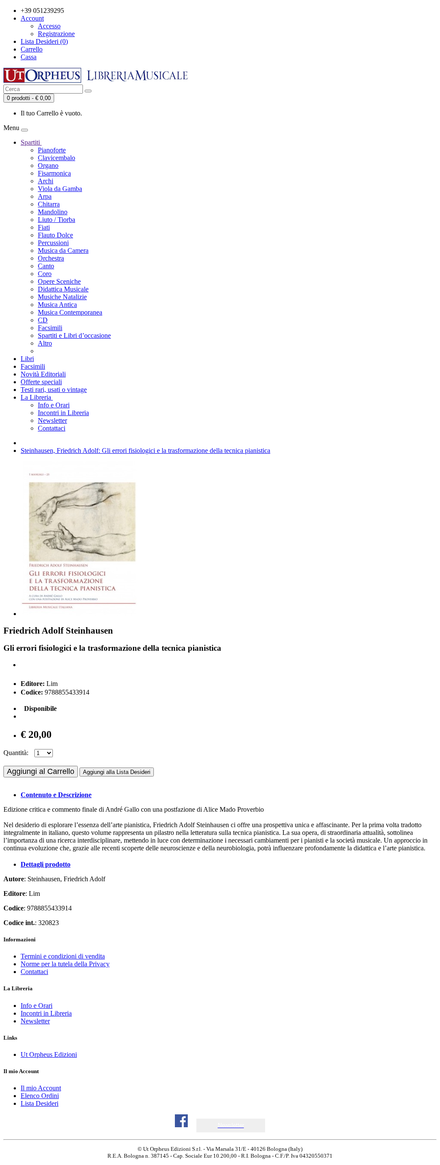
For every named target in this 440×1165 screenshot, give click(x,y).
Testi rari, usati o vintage (54, 389)
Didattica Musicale (63, 289)
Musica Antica (57, 304)
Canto (46, 266)
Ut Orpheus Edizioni (49, 1054)
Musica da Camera (63, 250)
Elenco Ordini (40, 1095)
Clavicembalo (56, 157)
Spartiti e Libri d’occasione (74, 335)
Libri (27, 358)
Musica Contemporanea (70, 312)
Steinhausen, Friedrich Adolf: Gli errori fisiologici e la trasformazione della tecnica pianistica (145, 450)
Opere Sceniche (59, 281)
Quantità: (15, 752)
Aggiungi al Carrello (40, 771)
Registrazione (56, 33)
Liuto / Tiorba (56, 219)
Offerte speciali (41, 381)
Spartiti (31, 142)
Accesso (49, 26)
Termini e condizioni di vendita (63, 956)
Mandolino (52, 211)
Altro (45, 343)
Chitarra (49, 204)
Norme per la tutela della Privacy (65, 964)
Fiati (44, 227)
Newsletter (52, 420)
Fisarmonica (54, 173)
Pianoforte (52, 150)
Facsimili (50, 327)
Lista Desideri (39, 1103)
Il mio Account (41, 1088)
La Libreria (37, 397)
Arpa (45, 196)
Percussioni (53, 242)
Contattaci (51, 428)
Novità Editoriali (43, 374)
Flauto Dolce (55, 235)
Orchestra (51, 258)
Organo (48, 165)
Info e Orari (54, 405)
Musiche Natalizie (62, 296)
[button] (231, 1125)
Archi (45, 181)
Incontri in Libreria (63, 412)
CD (43, 320)
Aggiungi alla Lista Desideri (116, 772)
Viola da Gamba (60, 188)
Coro (45, 273)
